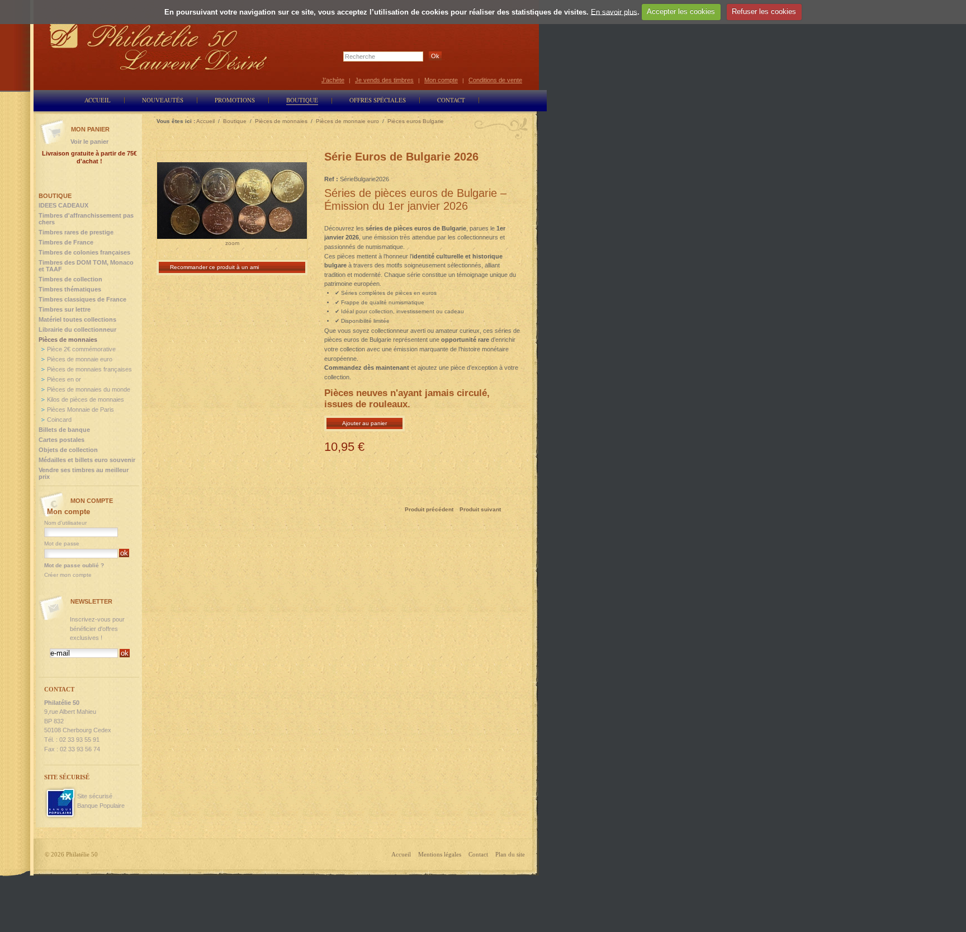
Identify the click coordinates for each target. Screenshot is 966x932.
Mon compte (441, 80)
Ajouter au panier (364, 423)
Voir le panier (89, 141)
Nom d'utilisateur (65, 523)
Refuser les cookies (764, 11)
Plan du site (510, 854)
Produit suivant (480, 509)
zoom (232, 243)
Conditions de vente (495, 80)
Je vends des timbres (384, 80)
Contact (478, 854)
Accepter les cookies (681, 11)
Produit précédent (429, 509)
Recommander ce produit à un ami (214, 267)
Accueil (401, 854)
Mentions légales (439, 854)
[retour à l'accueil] (159, 46)
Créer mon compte (68, 575)
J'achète (332, 80)
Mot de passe (61, 543)
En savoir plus (614, 11)
